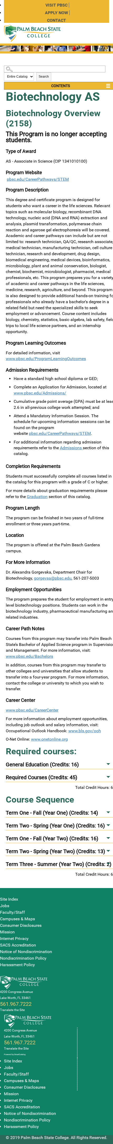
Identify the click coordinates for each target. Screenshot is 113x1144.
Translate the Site (12, 1010)
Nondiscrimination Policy (23, 958)
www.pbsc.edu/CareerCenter (32, 710)
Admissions (71, 447)
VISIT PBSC (56, 5)
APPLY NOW (56, 12)
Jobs (4, 905)
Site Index (9, 899)
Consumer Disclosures (21, 925)
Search (44, 76)
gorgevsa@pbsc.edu (52, 578)
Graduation (37, 496)
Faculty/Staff (12, 912)
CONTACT (56, 20)
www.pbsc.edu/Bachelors (29, 656)
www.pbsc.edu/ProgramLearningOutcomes (46, 358)
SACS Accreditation (18, 945)
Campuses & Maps (17, 918)
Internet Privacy (14, 938)
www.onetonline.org (49, 739)
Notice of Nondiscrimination (26, 951)
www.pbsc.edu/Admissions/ (40, 393)
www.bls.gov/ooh (84, 730)
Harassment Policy (17, 964)
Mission (7, 931)
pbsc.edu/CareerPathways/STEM (38, 179)
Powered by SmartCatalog (14, 1054)
